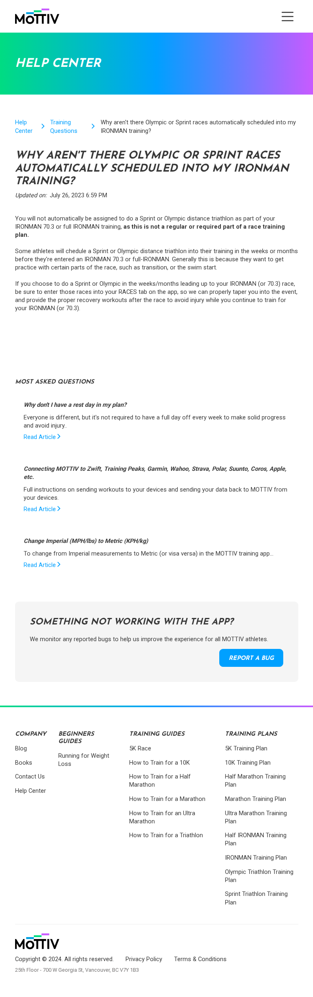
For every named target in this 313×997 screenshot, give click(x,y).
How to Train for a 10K (159, 762)
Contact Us (30, 776)
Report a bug (251, 658)
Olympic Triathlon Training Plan (259, 876)
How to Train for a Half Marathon (160, 780)
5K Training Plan (246, 748)
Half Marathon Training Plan (255, 780)
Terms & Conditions (200, 959)
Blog (21, 748)
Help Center (24, 126)
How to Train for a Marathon (167, 799)
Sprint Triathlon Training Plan (256, 898)
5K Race (140, 748)
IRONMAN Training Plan (256, 857)
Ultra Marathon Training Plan (256, 817)
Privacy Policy (144, 959)
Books (23, 762)
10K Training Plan (248, 762)
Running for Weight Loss (83, 760)
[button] (287, 16)
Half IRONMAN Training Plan (256, 839)
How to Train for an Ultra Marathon (162, 817)
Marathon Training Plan (255, 799)
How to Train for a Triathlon (166, 835)
